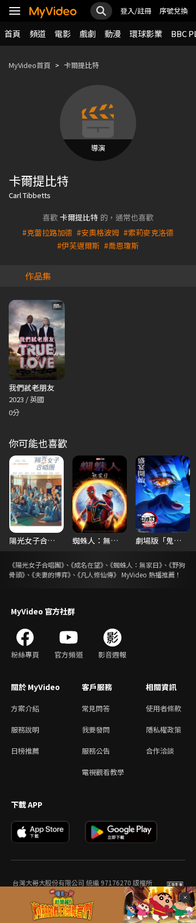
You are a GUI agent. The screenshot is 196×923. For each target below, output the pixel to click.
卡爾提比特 (81, 65)
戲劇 (87, 33)
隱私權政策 (163, 729)
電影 (62, 33)
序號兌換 (174, 10)
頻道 (37, 33)
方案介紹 (25, 708)
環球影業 (146, 33)
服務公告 (96, 751)
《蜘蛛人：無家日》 (136, 564)
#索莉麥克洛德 (149, 232)
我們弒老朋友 (31, 387)
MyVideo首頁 (30, 65)
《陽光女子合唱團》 (36, 564)
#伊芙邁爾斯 (78, 245)
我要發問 (96, 729)
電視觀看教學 (103, 772)
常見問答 (96, 708)
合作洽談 (160, 751)
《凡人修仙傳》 (98, 574)
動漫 (113, 33)
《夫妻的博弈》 (51, 574)
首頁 (12, 33)
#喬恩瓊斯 (121, 245)
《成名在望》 (87, 564)
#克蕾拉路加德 (47, 232)
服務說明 (25, 729)
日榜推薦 (25, 751)
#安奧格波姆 (98, 232)
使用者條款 (163, 708)
